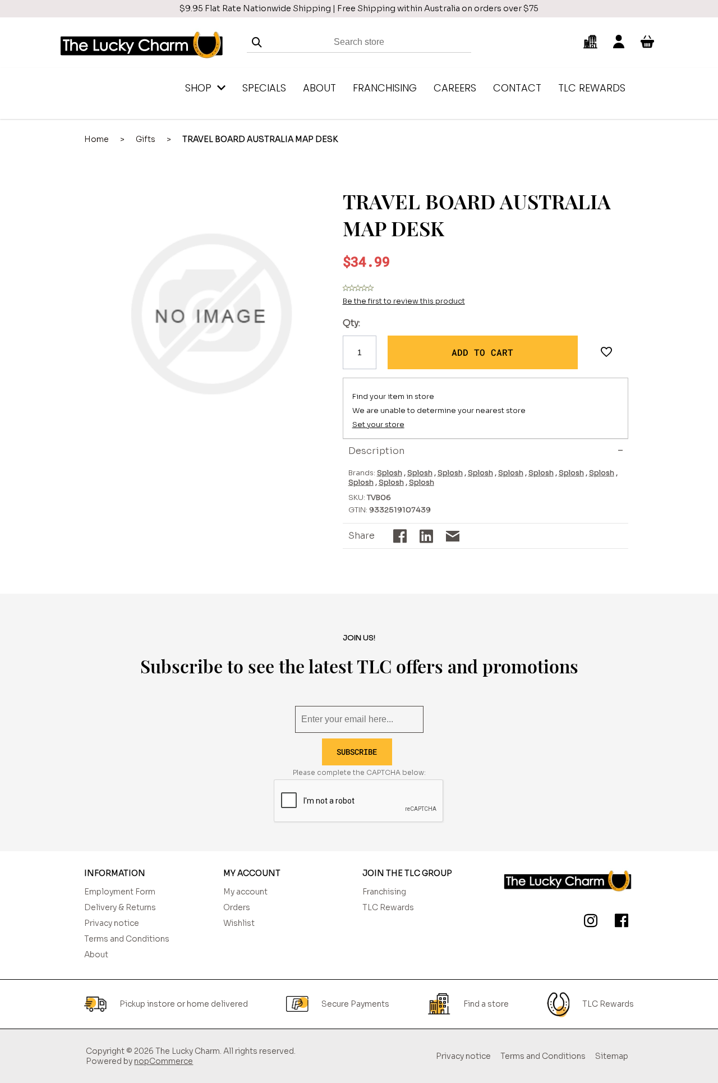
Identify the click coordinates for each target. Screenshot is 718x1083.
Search (257, 42)
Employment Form (119, 892)
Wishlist (239, 923)
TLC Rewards (388, 907)
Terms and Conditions (126, 939)
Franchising (384, 892)
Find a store (486, 1004)
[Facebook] (619, 922)
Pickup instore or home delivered (183, 1004)
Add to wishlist (606, 352)
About (96, 954)
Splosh (389, 473)
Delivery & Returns (120, 907)
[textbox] (359, 43)
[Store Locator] (590, 42)
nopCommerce (163, 1061)
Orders (236, 907)
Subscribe (357, 751)
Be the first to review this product (404, 301)
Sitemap (611, 1056)
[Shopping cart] (647, 42)
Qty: (351, 323)
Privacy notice (111, 923)
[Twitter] (588, 922)
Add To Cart (482, 352)
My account (245, 892)
